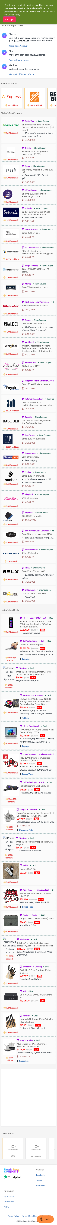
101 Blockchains (32, 247)
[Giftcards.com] (8, 193)
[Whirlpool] (11, 345)
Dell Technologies (30, 641)
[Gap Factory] (8, 438)
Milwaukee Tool (47, 754)
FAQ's (6, 1207)
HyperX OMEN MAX (37, 618)
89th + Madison (31, 229)
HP (24, 618)
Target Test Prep (31, 265)
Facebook (40, 1175)
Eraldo (28, 320)
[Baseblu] (11, 420)
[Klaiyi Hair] (11, 497)
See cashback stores (18, 60)
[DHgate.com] (11, 593)
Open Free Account (18, 45)
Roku (43, 782)
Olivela (28, 148)
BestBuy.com (28, 695)
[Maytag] (11, 287)
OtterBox (23, 668)
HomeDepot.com (30, 754)
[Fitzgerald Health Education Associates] (11, 386)
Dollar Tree (29, 121)
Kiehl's (25, 865)
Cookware (23, 1061)
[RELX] (11, 571)
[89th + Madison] (11, 232)
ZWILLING (27, 966)
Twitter (39, 1180)
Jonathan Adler (31, 549)
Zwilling (38, 966)
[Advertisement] (28, 1097)
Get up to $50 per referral (21, 74)
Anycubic (29, 512)
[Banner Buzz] (11, 456)
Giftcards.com (31, 190)
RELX (27, 567)
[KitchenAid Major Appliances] (11, 305)
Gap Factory (30, 435)
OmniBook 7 (34, 726)
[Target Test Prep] (11, 269)
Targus (25, 915)
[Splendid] (11, 211)
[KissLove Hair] (11, 366)
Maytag (28, 284)
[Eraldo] (11, 323)
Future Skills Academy (34, 399)
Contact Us (40, 1185)
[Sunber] (11, 475)
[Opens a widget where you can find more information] (45, 1219)
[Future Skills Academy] (11, 402)
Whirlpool (29, 342)
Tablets (25, 718)
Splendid (28, 208)
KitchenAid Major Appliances (37, 302)
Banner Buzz (30, 453)
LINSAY (40, 695)
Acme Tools (27, 890)
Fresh (27, 166)
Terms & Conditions (30, 1216)
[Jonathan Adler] (11, 553)
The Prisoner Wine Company (37, 530)
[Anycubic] (8, 516)
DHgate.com (30, 590)
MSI (24, 991)
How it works (9, 1201)
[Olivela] (11, 151)
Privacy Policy (13, 1216)
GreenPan (33, 809)
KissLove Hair (30, 362)
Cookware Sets (26, 830)
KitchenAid (24, 939)
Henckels (26, 1015)
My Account (9, 1196)
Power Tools (27, 774)
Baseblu (28, 417)
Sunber (28, 472)
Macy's (22, 809)
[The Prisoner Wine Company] (11, 534)
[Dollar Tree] (11, 124)
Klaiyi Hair (29, 494)
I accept (9, 19)
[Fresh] (11, 169)
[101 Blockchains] (11, 251)
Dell (42, 641)
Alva (31, 1040)
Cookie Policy (14, 14)
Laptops (25, 659)
